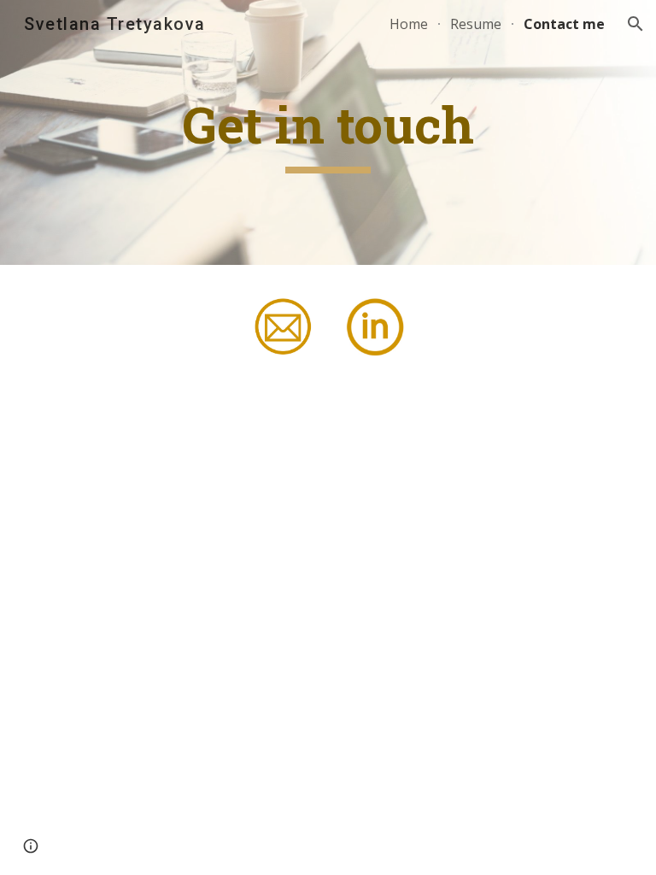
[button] (635, 23)
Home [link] (409, 24)
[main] (328, 133)
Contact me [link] (564, 24)
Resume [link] (475, 24)
